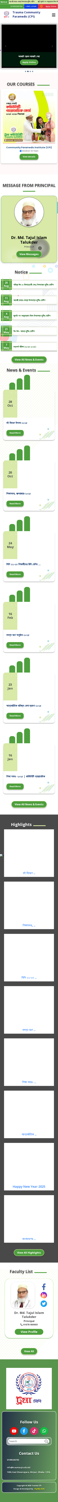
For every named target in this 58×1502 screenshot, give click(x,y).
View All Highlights (29, 1252)
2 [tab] (30, 1345)
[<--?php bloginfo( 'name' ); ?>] (6, 14)
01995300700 (16, 6)
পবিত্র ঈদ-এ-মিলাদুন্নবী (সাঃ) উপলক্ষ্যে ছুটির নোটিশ (33, 284)
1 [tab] (25, 1345)
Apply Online (29, 62)
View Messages (29, 254)
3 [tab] (34, 1345)
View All (29, 1351)
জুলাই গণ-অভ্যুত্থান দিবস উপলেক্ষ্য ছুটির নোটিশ (31, 315)
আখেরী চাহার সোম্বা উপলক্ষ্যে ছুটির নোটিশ (29, 300)
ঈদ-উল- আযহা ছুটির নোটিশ (24, 331)
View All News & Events (29, 359)
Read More (15, 432)
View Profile (29, 1332)
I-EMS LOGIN (31, 6)
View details (29, 156)
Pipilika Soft (39, 1489)
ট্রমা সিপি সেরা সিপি (29, 56)
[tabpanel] (29, 1309)
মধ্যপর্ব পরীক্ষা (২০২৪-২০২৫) (24, 346)
